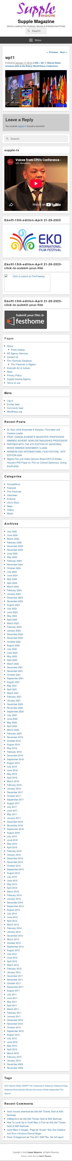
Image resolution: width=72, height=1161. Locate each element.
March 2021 (13, 693)
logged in (22, 126)
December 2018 (15, 755)
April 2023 (12, 619)
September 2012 (15, 946)
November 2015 (15, 862)
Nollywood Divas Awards (14, 1089)
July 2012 (12, 954)
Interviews (12, 495)
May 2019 (12, 748)
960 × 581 (39, 62)
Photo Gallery (18, 349)
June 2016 (12, 840)
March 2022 (13, 663)
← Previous (52, 52)
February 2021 (14, 696)
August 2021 (13, 682)
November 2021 (15, 671)
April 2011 (12, 1005)
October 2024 (14, 568)
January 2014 (14, 931)
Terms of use (13, 382)
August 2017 (13, 803)
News (10, 371)
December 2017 (15, 792)
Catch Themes (45, 1156)
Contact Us (12, 357)
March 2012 (13, 965)
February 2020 (14, 733)
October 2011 (14, 983)
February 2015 (14, 895)
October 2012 (14, 943)
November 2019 (15, 737)
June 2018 (12, 770)
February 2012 (14, 968)
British (18, 1085)
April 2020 (12, 726)
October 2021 (14, 674)
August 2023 (13, 604)
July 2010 (12, 1038)
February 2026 (14, 542)
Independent (39, 1085)
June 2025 (12, 553)
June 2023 (12, 612)
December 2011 (15, 976)
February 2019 (14, 751)
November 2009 (15, 1067)
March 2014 (13, 924)
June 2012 (12, 957)
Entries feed (13, 404)
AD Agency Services (17, 353)
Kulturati (11, 498)
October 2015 (14, 865)
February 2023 (14, 626)
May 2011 (12, 1001)
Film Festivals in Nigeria (23, 364)
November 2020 (15, 707)
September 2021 (15, 678)
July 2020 (12, 715)
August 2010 (13, 1034)
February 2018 (14, 785)
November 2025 (15, 549)
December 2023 (15, 597)
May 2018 (12, 774)
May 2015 (12, 884)
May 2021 (12, 685)
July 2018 (12, 766)
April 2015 (12, 887)
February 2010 (14, 1056)
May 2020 (12, 722)
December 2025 (15, 546)
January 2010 (14, 1060)
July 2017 (12, 806)
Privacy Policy (14, 375)
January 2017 (14, 818)
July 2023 (12, 608)
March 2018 (13, 781)
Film (31, 1085)
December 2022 (15, 634)
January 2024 (14, 594)
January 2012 (14, 972)
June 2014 (12, 917)
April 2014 (12, 920)
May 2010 (12, 1045)
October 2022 (14, 641)
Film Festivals (14, 491)
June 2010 (12, 1042)
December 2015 (15, 858)
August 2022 (13, 645)
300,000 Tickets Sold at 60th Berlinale (42, 1118)
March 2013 (13, 939)
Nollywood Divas (61, 1085)
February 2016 (14, 851)
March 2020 (13, 729)
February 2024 (14, 590)
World (10, 513)
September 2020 (15, 711)
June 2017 (12, 810)
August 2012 (13, 950)
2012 (6, 1085)
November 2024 (15, 564)
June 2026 (12, 535)
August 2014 (13, 909)
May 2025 (12, 557)
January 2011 (14, 1016)
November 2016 (15, 825)
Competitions (13, 484)
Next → (63, 52)
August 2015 (13, 873)
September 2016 (15, 829)
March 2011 (13, 1009)
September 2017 (15, 799)
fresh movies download (18, 1111)
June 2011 (12, 998)
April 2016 (12, 847)
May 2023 (12, 615)
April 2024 (12, 583)
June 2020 (12, 718)
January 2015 (14, 898)
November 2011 (15, 979)
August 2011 (13, 990)
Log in (10, 400)
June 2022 (12, 652)
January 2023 (14, 630)
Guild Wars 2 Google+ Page (21, 1129)
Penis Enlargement (16, 1137)
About (10, 346)
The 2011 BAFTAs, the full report (46, 1137)
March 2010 (13, 1053)
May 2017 (12, 814)
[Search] (28, 31)
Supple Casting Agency (19, 379)
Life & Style (13, 502)
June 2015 (12, 880)
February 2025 (14, 560)
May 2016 (12, 843)
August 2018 (13, 763)
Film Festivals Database (19, 360)
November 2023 (15, 601)
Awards (12, 1085)
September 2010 (15, 1031)
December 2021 (15, 667)
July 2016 (12, 836)
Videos (10, 509)
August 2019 (13, 744)
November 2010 (15, 1023)
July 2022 (12, 649)
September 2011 (15, 986)
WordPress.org (14, 411)
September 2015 (15, 869)
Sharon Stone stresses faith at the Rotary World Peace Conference (33, 64)
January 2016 (14, 854)
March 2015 (13, 891)
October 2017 (14, 795)
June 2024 (12, 575)
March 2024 (13, 586)
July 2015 (12, 876)
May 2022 (12, 656)
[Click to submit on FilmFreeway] (27, 291)
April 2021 (12, 689)
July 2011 (12, 994)
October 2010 (14, 1027)
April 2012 (12, 961)
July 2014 (12, 913)
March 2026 (13, 538)
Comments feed (15, 408)
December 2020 (15, 704)
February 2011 (14, 1012)
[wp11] (36, 106)
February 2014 (14, 928)
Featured (11, 487)
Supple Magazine (36, 21)
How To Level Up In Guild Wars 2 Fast (26, 1122)
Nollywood (49, 1085)
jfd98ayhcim (13, 1118)
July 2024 (12, 571)
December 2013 (15, 935)
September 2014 (15, 906)
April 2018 (12, 777)
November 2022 (15, 637)
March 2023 (13, 623)
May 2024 (12, 579)
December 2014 (15, 902)
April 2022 (12, 660)
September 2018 (15, 759)
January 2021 (14, 700)
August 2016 (13, 832)
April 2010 (12, 1049)
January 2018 (14, 788)
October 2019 (14, 740)
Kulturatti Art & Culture (18, 368)
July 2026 (12, 531)
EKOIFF (25, 1085)
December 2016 (15, 821)
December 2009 (15, 1064)
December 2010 (15, 1020)
